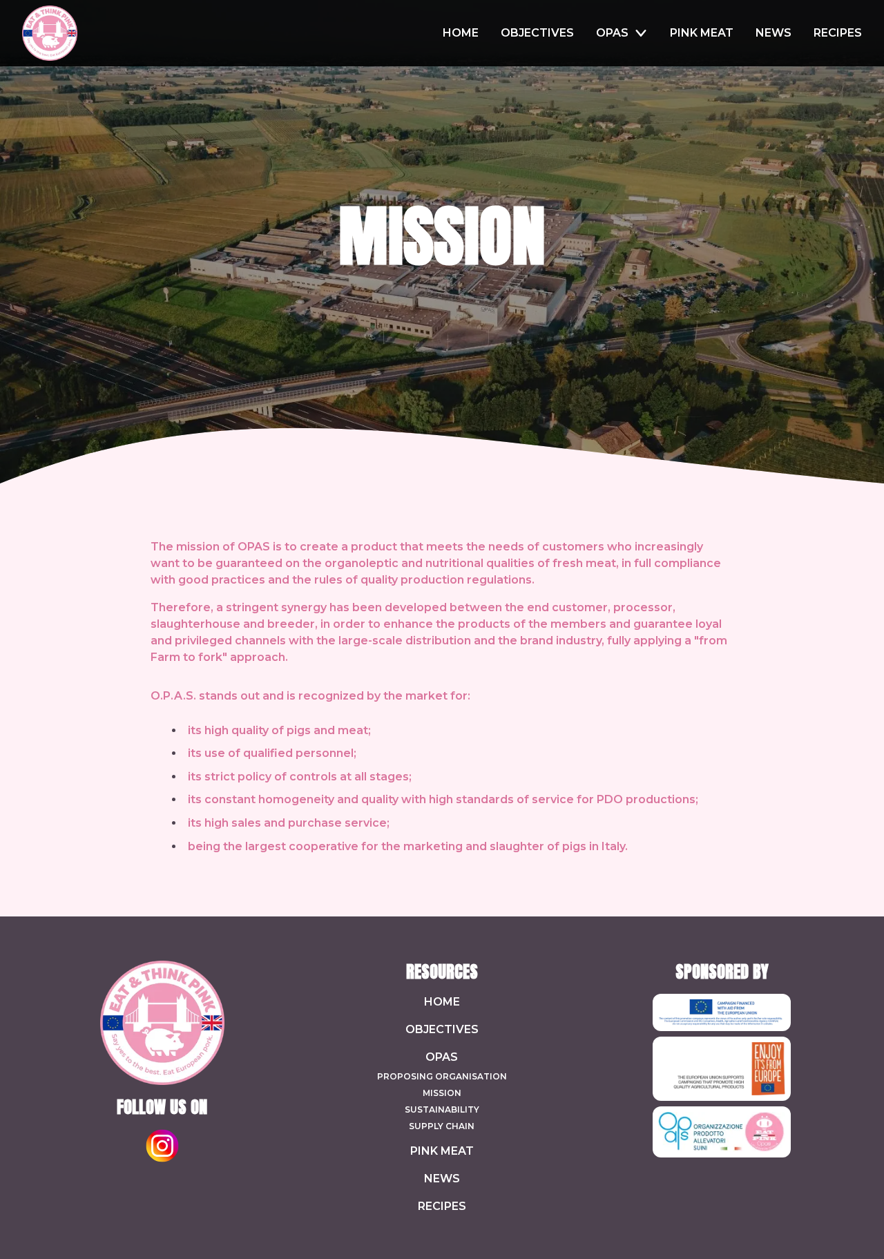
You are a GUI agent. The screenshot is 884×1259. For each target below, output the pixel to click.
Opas (441, 1057)
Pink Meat (442, 1150)
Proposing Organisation (442, 1076)
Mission (442, 1093)
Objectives (442, 1029)
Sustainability (442, 1109)
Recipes (442, 1206)
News (442, 1178)
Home (442, 1001)
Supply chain (441, 1126)
